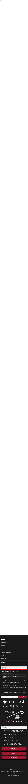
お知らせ (3, 639)
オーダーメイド (4, 648)
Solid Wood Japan (16, 775)
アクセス (3, 655)
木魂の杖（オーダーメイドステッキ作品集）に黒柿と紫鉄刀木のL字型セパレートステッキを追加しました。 (14, 687)
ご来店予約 (3, 658)
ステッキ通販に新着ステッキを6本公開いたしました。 (13, 693)
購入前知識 (3, 642)
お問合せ (3, 662)
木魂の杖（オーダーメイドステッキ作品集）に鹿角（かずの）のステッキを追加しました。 (14, 681)
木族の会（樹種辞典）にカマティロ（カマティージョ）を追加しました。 (14, 672)
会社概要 (3, 645)
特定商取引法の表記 (6, 652)
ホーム (2, 635)
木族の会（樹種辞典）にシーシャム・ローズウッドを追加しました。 (14, 676)
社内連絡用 (14, 757)
